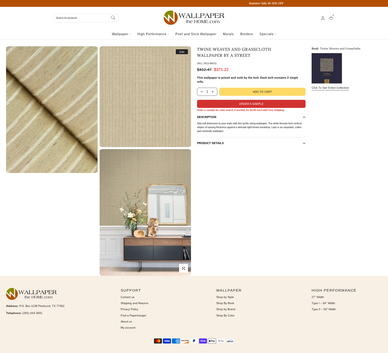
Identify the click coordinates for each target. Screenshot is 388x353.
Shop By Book (225, 303)
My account (128, 327)
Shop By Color (225, 315)
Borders (246, 34)
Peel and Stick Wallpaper (195, 34)
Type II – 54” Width (324, 309)
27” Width (318, 297)
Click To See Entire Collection (330, 87)
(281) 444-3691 (32, 313)
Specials (266, 34)
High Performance (152, 34)
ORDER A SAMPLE (251, 103)
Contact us (127, 297)
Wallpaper (120, 34)
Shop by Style (225, 297)
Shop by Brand (225, 309)
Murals (228, 34)
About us (126, 321)
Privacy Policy (129, 309)
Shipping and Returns (134, 303)
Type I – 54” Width (323, 303)
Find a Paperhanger (133, 315)
